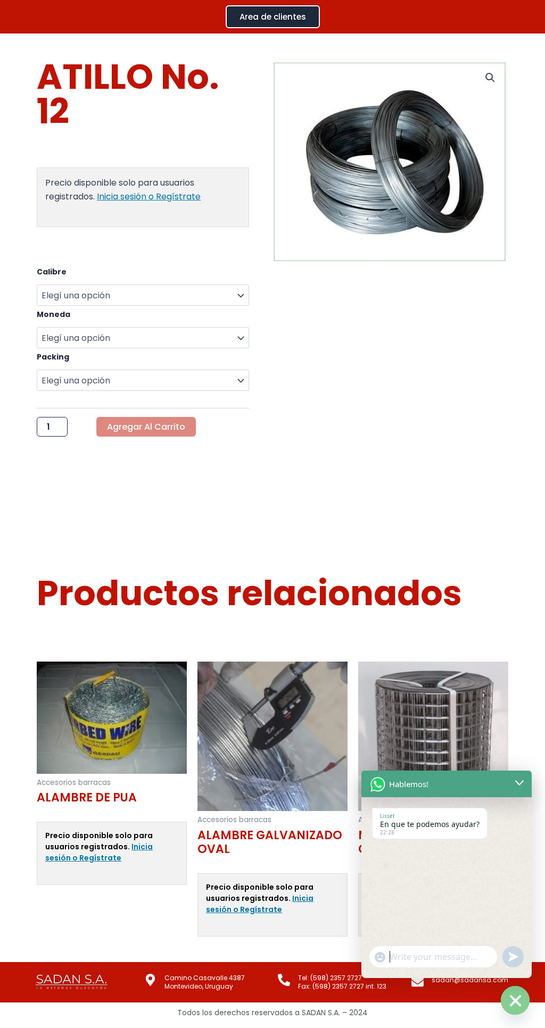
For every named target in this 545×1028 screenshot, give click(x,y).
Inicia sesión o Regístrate (149, 196)
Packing (53, 357)
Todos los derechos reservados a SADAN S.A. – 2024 (272, 1012)
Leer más (53, 902)
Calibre (52, 271)
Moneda (53, 314)
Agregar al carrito (146, 427)
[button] (490, 77)
